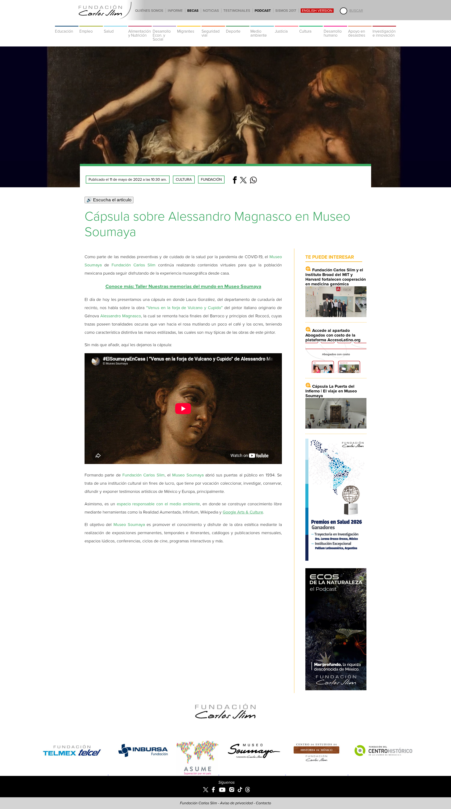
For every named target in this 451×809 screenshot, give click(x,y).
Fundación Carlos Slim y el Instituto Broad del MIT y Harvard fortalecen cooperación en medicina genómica (335, 277)
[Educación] (66, 23)
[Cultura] (311, 23)
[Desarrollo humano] (335, 23)
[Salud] (115, 23)
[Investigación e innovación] (384, 23)
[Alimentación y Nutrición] (140, 23)
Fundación (211, 179)
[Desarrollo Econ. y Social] (164, 23)
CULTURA (184, 179)
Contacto (263, 803)
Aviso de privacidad (236, 803)
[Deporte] (237, 23)
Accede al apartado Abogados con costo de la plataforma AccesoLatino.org (333, 335)
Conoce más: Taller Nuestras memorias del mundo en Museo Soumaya (183, 286)
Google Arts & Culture (243, 512)
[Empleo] (91, 23)
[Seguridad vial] (213, 23)
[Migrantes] (189, 23)
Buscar (356, 10)
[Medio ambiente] (262, 23)
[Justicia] (286, 23)
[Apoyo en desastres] (360, 23)
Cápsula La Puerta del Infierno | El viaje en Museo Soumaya (331, 391)
